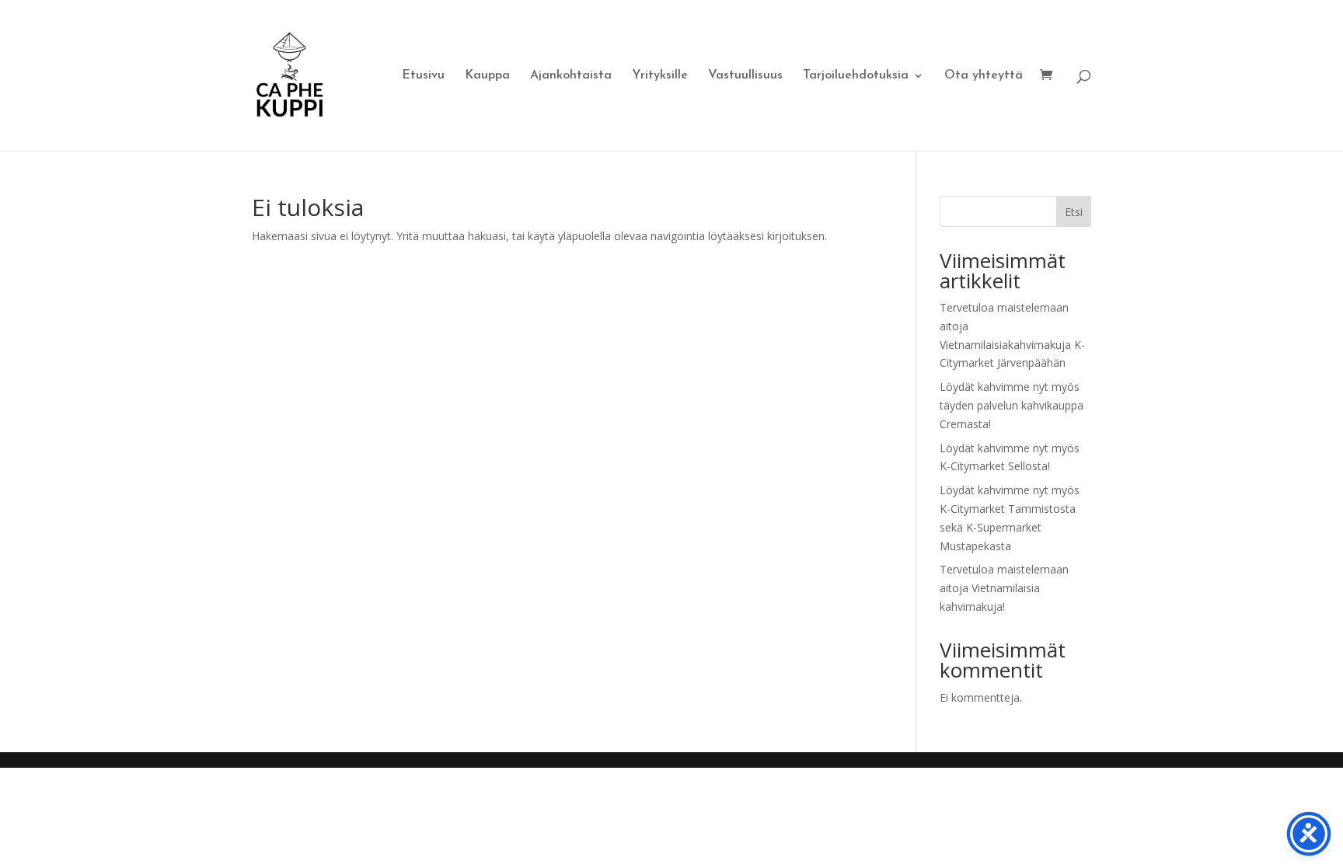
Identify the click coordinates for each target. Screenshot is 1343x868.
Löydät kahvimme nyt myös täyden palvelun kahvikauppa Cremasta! (1011, 405)
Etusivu (423, 76)
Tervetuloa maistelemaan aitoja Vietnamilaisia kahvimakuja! (1004, 588)
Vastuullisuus (745, 76)
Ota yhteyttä (983, 76)
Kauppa (487, 76)
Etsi (1074, 211)
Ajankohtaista (571, 76)
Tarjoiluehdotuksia (856, 76)
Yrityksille (660, 76)
